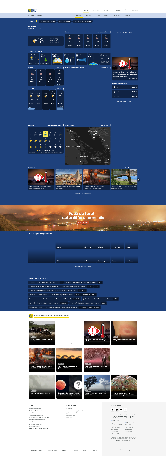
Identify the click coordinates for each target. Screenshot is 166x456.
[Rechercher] (125, 10)
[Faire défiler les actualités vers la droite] (138, 179)
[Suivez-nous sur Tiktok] (125, 410)
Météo (33, 15)
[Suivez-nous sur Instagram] (117, 410)
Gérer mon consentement (37, 419)
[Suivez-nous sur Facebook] (112, 410)
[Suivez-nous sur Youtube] (121, 410)
